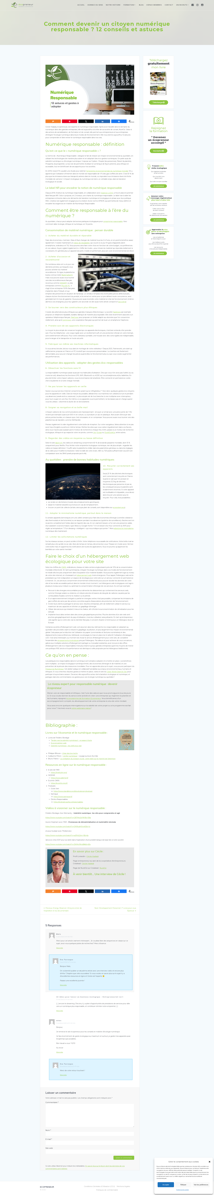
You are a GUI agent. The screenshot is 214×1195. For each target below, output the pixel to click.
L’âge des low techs (70, 753)
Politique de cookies (182, 1190)
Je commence (158, 186)
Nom (48, 1130)
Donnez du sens (95, 5)
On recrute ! (182, 5)
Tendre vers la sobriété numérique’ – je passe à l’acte (71, 740)
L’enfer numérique (70, 756)
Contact (169, 5)
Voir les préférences (201, 1185)
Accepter (166, 1185)
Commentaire (52, 1102)
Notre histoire (113, 5)
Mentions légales (123, 1186)
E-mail (48, 1139)
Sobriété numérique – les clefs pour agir (66, 746)
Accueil (80, 5)
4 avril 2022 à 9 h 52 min (64, 937)
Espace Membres (154, 5)
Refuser (183, 1185)
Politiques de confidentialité (107, 1190)
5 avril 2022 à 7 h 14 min (68, 962)
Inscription (157, 151)
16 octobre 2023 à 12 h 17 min (69, 1066)
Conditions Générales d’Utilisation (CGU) (99, 1186)
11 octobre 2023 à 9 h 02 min (65, 1023)
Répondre (59, 948)
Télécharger (157, 102)
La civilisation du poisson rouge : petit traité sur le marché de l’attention (87, 759)
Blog (141, 5)
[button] (209, 1162)
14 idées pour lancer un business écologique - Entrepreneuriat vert (89, 997)
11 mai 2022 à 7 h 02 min (64, 999)
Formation (128, 5)
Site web (49, 1148)
